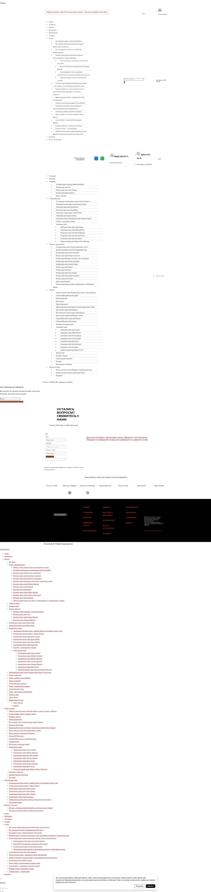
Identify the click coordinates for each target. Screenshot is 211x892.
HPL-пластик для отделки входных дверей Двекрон (70, 313)
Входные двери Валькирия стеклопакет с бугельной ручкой (72, 258)
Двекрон (3, 3)
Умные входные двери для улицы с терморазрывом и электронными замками (73, 286)
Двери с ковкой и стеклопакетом (19, 678)
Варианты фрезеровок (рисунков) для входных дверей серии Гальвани (75, 307)
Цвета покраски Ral (15, 719)
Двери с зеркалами (61, 196)
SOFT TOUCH (18, 703)
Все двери (52, 179)
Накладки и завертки (61, 356)
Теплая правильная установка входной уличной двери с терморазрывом (68, 56)
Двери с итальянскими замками (19, 686)
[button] (84, 38)
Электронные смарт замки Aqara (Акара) (71, 227)
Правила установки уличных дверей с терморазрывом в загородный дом (67, 107)
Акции (51, 22)
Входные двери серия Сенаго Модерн (66, 190)
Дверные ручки (60, 353)
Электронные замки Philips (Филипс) (70, 333)
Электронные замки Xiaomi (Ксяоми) (70, 344)
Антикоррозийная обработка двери (68, 111)
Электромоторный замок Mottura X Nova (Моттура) (74, 241)
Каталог (7, 559)
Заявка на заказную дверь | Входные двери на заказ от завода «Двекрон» (76, 292)
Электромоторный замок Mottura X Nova (71, 350)
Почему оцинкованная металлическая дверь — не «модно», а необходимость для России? (70, 85)
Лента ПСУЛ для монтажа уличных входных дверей (73, 68)
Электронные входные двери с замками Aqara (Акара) (71, 204)
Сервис (51, 27)
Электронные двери (54, 198)
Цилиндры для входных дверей (64, 324)
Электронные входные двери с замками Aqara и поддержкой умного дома (37, 631)
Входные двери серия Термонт (64, 267)
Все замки (59, 361)
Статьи (51, 38)
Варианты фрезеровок (62, 304)
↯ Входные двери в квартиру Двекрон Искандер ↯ (70, 184)
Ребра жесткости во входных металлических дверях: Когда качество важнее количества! (69, 133)
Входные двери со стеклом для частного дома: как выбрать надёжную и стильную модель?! (68, 91)
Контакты (52, 137)
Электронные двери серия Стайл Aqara (22, 623)
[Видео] (143, 10)
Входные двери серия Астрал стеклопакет (67, 252)
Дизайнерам (53, 33)
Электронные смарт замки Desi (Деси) (70, 238)
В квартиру (52, 181)
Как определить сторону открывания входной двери (67, 51)
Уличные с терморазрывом (56, 244)
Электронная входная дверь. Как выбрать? (70, 103)
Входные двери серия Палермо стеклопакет (68, 255)
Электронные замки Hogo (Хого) (69, 341)
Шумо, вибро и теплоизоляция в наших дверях (68, 116)
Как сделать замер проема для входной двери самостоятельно (68, 45)
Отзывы (51, 35)
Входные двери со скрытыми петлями (68, 126)
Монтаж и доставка (54, 367)
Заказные (51, 290)
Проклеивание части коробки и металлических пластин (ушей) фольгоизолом (73, 73)
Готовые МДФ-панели (16, 736)
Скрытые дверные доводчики (64, 358)
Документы (53, 30)
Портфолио (59, 375)
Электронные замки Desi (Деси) (69, 347)
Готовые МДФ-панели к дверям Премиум (22, 739)
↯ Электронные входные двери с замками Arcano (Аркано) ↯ (73, 201)
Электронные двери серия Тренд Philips (67, 210)
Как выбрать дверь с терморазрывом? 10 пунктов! (25, 833)
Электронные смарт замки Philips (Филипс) (72, 230)
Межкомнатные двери (16, 700)
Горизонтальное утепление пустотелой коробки (72, 62)
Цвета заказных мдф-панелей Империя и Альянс (69, 315)
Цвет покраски (60, 301)
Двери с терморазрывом (17, 565)
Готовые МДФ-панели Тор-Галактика (66, 321)
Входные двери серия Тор (63, 187)
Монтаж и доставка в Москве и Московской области (70, 373)
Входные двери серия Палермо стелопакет (27, 576)
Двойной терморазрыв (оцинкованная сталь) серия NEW (32, 570)
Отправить (49, 456)
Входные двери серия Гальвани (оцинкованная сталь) (31, 567)
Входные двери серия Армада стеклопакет (67, 276)
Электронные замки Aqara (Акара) (69, 330)
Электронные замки (61, 224)
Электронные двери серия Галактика (66, 215)
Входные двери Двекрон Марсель (65, 193)
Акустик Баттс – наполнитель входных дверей (67, 121)
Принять (151, 886)
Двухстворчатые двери (16, 689)
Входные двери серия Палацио (64, 278)
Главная (45, 382)
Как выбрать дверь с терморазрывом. (68, 41)
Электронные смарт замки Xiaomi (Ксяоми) (72, 235)
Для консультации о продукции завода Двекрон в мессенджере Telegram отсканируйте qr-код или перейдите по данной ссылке (117, 438)
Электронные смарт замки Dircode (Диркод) (72, 233)
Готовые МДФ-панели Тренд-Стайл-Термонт (68, 318)
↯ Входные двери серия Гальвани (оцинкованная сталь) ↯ (72, 247)
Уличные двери (14, 606)
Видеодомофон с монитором (64, 364)
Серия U (16, 705)
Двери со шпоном (15, 681)
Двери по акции (14, 603)
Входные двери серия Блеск (63, 270)
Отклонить (139, 886)
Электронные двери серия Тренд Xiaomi (67, 207)
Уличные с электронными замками (65, 221)
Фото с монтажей (55, 139)
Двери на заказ (14, 694)
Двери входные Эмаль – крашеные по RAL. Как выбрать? (69, 99)
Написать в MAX (51, 486)
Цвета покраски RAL (62, 298)
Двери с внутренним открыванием (20, 692)
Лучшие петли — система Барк (66, 128)
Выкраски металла (15, 717)
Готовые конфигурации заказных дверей (67, 295)
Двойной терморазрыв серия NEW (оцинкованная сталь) (71, 250)
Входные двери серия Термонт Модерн (67, 264)
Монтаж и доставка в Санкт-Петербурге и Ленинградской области (74, 370)
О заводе (52, 24)
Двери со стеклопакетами (63, 281)
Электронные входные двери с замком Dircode (69, 213)
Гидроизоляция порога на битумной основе (71, 79)
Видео (143, 13)
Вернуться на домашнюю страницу (11, 401)
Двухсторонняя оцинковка (17, 683)
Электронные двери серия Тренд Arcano (26, 636)
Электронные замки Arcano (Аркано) (70, 338)
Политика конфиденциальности (152, 530)
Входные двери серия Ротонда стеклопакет (68, 261)
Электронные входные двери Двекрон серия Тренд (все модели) (73, 218)
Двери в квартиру (15, 609)
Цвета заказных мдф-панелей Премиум (67, 310)
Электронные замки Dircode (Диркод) (70, 335)
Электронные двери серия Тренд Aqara (22, 625)
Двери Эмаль (13, 697)
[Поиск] (124, 82)
